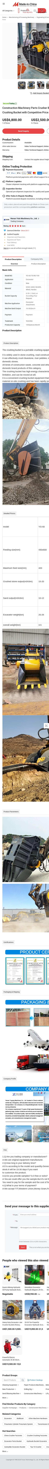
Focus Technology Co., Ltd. (30, 1460)
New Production (8, 1389)
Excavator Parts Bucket (13, 1441)
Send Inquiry (23, 131)
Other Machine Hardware (38, 1418)
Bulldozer (20, 1418)
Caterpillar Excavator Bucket (14, 1447)
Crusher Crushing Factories (37, 1435)
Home (4, 17)
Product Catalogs (36, 1380)
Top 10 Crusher (35, 1447)
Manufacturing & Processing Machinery (21, 17)
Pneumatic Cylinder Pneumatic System (18, 1424)
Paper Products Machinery (34, 1385)
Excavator (8, 1418)
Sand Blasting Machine (10, 1393)
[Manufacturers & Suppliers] (25, 4)
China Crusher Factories (13, 1435)
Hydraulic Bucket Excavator (37, 1441)
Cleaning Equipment (9, 1385)
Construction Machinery (33, 1393)
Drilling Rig (28, 1389)
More (4, 1451)
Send (23, 1247)
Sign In (6, 248)
